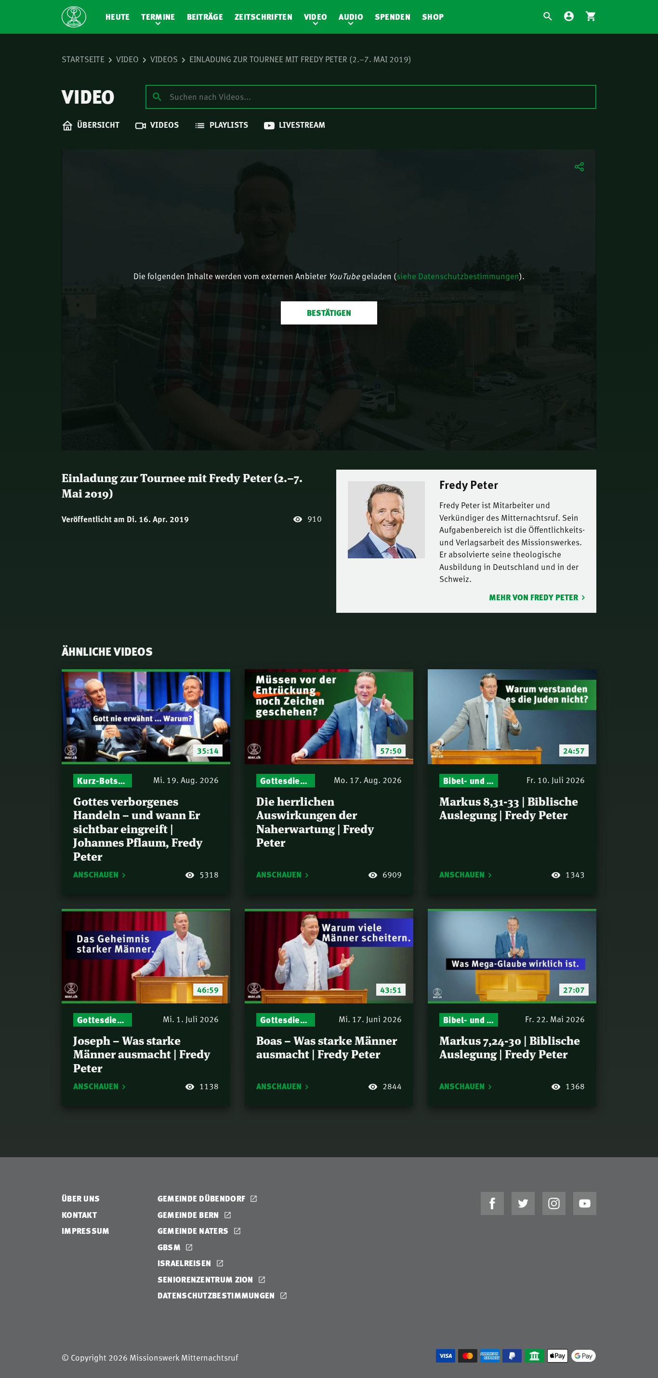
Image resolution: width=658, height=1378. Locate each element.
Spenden (392, 17)
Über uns (81, 1198)
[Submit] (157, 96)
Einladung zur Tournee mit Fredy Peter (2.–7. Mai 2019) (300, 59)
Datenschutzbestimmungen (217, 1295)
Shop (433, 17)
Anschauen (95, 874)
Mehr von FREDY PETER (533, 597)
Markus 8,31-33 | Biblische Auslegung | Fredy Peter (508, 807)
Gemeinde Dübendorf (203, 1198)
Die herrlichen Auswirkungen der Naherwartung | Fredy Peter (315, 821)
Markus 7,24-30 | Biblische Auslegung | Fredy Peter (509, 1046)
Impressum (86, 1231)
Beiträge (205, 17)
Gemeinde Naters (194, 1231)
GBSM (170, 1247)
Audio (351, 17)
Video (316, 17)
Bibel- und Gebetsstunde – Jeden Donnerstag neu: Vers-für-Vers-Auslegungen (468, 780)
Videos (164, 59)
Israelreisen (185, 1263)
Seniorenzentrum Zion (206, 1279)
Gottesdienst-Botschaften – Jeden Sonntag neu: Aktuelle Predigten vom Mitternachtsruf (285, 780)
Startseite (83, 59)
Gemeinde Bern (189, 1215)
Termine (158, 17)
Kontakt (79, 1215)
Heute (117, 17)
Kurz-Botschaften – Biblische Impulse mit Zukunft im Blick (102, 780)
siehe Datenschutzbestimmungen (457, 276)
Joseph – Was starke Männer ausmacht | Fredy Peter (142, 1053)
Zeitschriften (263, 17)
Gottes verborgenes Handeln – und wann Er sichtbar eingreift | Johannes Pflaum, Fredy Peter (138, 828)
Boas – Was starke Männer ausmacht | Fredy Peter (326, 1046)
